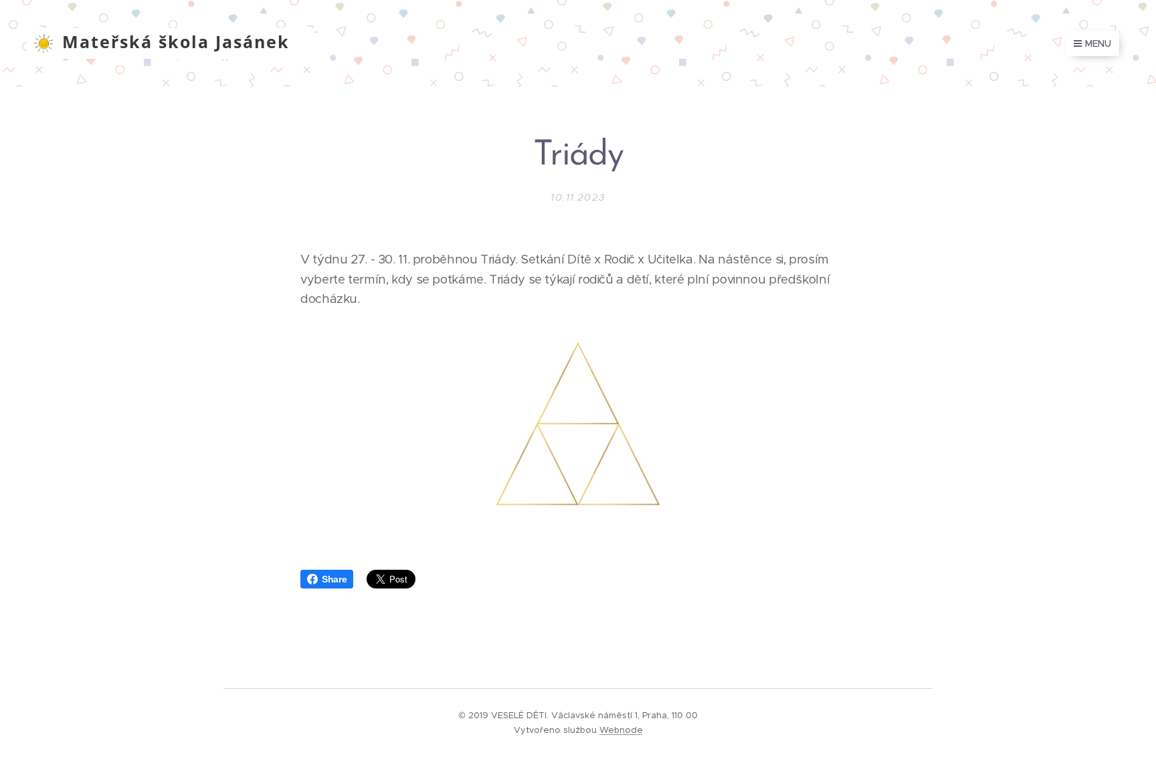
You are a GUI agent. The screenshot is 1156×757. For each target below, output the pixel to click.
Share (334, 579)
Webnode (621, 730)
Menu (1098, 43)
